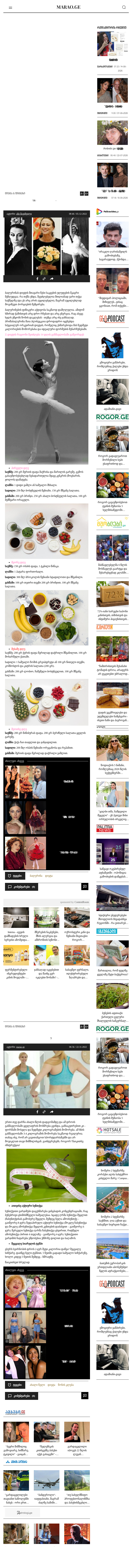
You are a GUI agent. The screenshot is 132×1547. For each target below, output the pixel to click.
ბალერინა (36, 875)
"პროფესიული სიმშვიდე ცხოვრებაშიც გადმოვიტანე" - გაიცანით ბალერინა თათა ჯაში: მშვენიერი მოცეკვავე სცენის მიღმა (68, 816)
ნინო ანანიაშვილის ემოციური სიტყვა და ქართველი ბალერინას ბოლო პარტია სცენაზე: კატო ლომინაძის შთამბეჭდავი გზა (67, 781)
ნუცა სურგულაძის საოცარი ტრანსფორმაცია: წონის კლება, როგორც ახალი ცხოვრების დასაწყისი (67, 1326)
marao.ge (20, 1047)
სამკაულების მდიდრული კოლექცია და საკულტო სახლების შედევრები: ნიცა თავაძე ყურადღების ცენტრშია (112, 59)
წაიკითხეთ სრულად (17, 1262)
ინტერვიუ (102, 113)
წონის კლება (66, 1384)
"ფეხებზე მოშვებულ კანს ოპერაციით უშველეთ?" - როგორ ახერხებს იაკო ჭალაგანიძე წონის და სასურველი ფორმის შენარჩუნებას (68, 1361)
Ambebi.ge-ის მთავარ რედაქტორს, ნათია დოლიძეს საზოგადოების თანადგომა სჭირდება (112, 148)
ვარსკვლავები (105, 67)
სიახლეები (102, 156)
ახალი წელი (37, 1384)
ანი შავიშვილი (24, 214)
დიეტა (49, 875)
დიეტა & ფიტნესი (15, 193)
